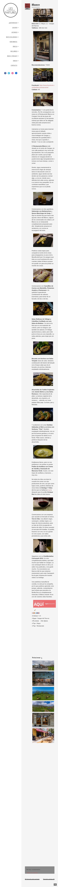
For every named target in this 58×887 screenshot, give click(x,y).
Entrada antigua (48, 879)
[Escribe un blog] (34, 613)
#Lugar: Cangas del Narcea (40, 618)
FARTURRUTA (13, 41)
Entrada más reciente (32, 879)
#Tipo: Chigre (36, 623)
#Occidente (35, 621)
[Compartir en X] (35, 613)
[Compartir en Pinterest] (38, 613)
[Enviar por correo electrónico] (32, 613)
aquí (49, 490)
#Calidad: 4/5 (36, 616)
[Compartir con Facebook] (37, 613)
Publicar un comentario (32, 872)
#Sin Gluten (44, 621)
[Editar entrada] (35, 610)
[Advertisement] (39, 639)
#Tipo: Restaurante (38, 626)
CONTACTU (14, 65)
